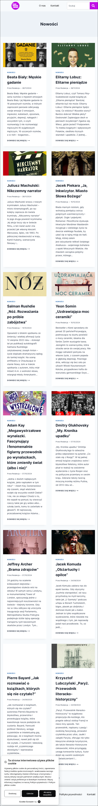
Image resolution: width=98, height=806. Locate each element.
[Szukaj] (94, 5)
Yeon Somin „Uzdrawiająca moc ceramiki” (72, 311)
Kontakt (55, 5)
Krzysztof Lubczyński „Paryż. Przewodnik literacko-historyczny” (72, 688)
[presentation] (24, 55)
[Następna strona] (59, 778)
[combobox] (78, 5)
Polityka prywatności (70, 794)
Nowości (11, 72)
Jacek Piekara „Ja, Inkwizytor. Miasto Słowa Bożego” (72, 190)
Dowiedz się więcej (18, 141)
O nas (42, 5)
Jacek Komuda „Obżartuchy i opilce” (68, 569)
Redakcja (16, 88)
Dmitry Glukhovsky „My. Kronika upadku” (72, 430)
